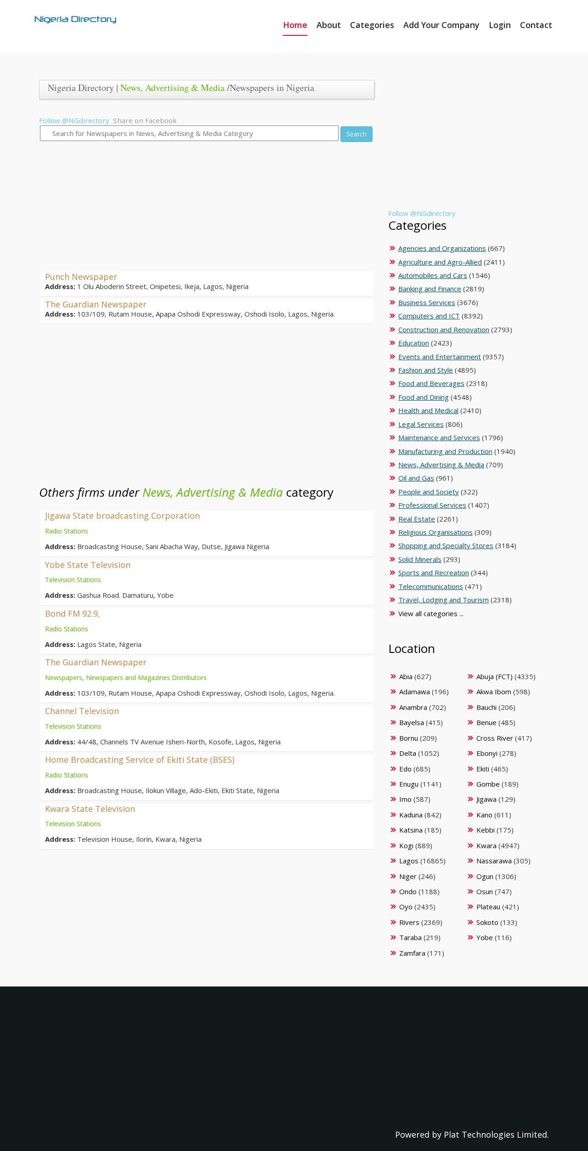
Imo (405, 799)
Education (413, 342)
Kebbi (485, 829)
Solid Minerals (419, 559)
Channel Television (82, 710)
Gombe (488, 783)
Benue (486, 722)
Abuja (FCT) (494, 676)
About (329, 24)
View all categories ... (431, 613)
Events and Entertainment (439, 356)
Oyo (406, 906)
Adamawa (414, 691)
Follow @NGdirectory (74, 120)
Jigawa (486, 799)
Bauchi (486, 707)
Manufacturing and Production (445, 451)
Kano (484, 814)
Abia (406, 676)
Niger (408, 876)
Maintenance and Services (439, 437)
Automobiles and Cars (432, 275)
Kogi (406, 845)
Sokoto (487, 922)
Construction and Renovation (443, 329)
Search (356, 134)
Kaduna (411, 814)
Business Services (426, 302)
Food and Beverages (431, 383)
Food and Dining (423, 397)
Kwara (486, 845)
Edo (405, 768)
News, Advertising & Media (172, 87)
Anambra (413, 707)
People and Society (428, 491)
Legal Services (421, 424)
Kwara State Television (90, 808)
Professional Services (432, 505)
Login (500, 24)
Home (295, 24)
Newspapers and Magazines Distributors (146, 677)
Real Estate (416, 518)
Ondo (408, 891)
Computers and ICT (429, 315)
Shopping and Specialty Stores (445, 545)
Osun (484, 891)
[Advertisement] (203, 207)
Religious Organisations (435, 532)
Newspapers (63, 677)
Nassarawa (494, 860)
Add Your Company (441, 24)
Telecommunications (430, 586)
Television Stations (73, 579)
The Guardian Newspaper (96, 304)
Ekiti (482, 768)
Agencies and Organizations (442, 248)
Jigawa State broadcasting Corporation (122, 515)
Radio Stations (66, 531)
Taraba (410, 937)
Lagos (408, 860)
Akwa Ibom (493, 691)
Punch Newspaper (81, 276)
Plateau (488, 906)
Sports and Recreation (433, 572)
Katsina (411, 829)
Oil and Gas (416, 477)
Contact (536, 24)
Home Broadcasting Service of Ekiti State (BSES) (139, 759)
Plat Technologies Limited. (496, 1134)
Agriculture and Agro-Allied (440, 261)
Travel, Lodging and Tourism (443, 599)
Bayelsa (411, 722)
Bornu (408, 738)
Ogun (484, 876)
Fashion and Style (425, 369)
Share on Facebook (145, 120)
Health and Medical (428, 410)
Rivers (409, 922)
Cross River (494, 738)
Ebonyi (487, 753)
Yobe (484, 937)
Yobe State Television (87, 564)
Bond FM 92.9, (72, 613)
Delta (407, 753)
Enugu (408, 783)
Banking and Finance (429, 288)
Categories (372, 24)
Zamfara (412, 953)
